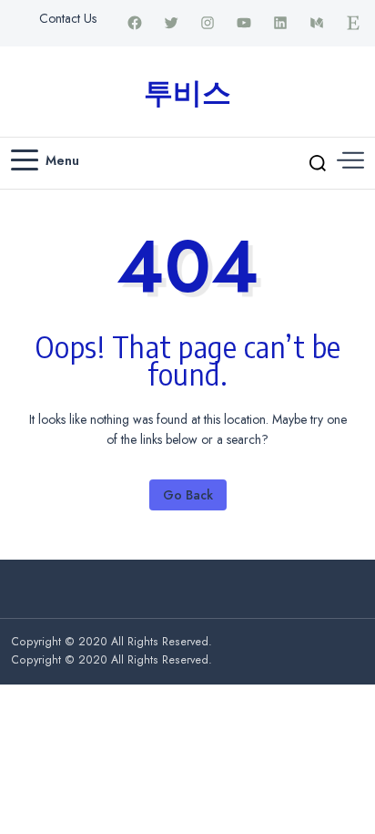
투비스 (187, 91)
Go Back (188, 495)
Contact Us (67, 18)
